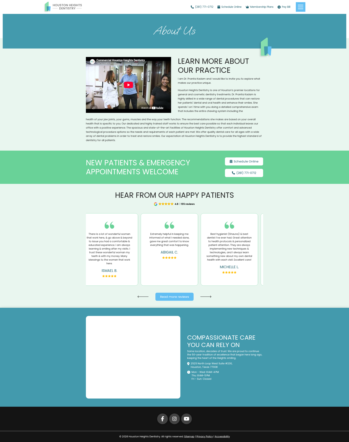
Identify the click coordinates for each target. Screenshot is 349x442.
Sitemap (189, 436)
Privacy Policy (204, 436)
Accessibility (222, 436)
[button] (300, 7)
